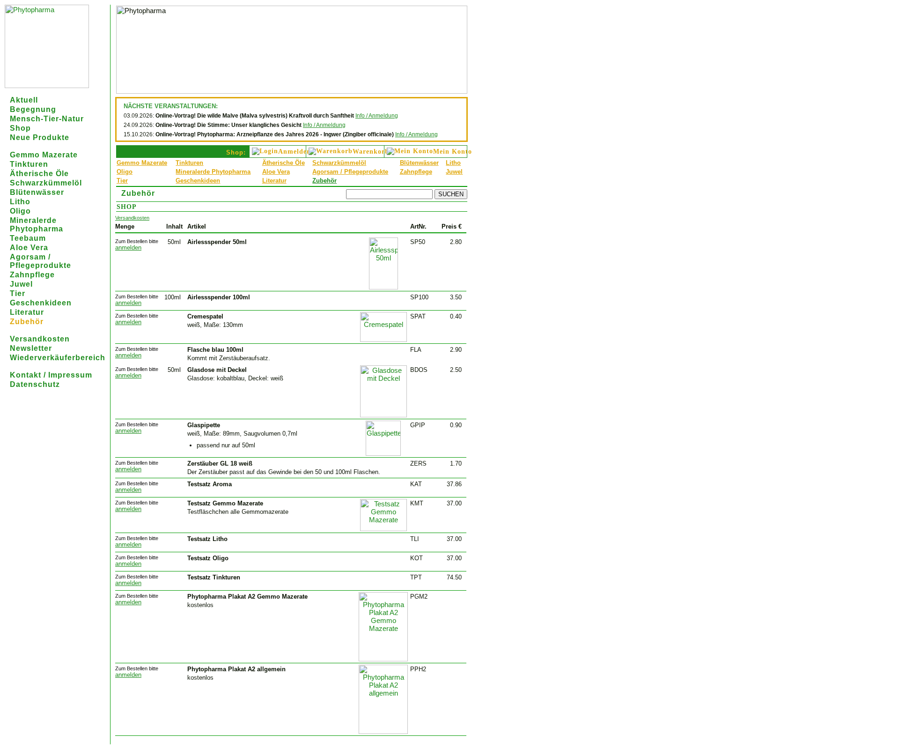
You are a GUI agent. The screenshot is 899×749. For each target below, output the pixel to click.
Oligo (20, 211)
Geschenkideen (41, 303)
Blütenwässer (37, 192)
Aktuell (24, 100)
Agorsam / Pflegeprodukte (40, 261)
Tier (17, 293)
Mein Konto (452, 151)
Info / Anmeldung (376, 115)
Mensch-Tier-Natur (47, 119)
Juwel (21, 284)
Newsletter (31, 348)
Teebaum (28, 238)
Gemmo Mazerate (44, 155)
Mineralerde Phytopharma (36, 224)
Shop (20, 128)
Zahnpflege (32, 275)
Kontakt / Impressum (51, 375)
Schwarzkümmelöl (46, 183)
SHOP (127, 206)
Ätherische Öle (39, 174)
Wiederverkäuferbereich (57, 358)
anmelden (128, 247)
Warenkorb (371, 151)
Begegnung (33, 109)
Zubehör (27, 322)
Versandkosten (40, 339)
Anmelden (294, 151)
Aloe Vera (29, 248)
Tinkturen (29, 164)
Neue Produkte (39, 137)
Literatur (27, 312)
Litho (20, 202)
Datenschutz (35, 384)
